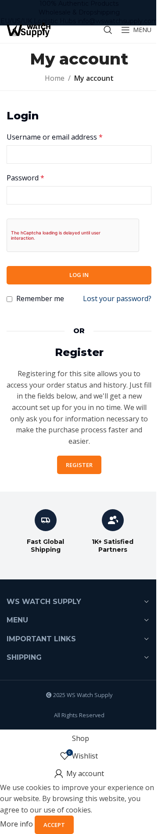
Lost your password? (117, 298)
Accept (54, 825)
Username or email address (55, 137)
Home (55, 78)
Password (25, 178)
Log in (79, 275)
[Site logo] (28, 29)
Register (79, 465)
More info (17, 824)
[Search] (108, 30)
